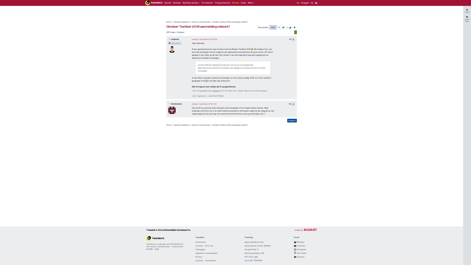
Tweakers (150, 244)
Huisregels (200, 249)
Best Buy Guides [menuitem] (190, 3)
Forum (168, 22)
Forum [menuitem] (235, 3)
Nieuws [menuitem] (167, 3)
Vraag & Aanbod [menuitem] (222, 3)
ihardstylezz (176, 104)
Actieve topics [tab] (467, 20)
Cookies (199, 260)
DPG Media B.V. (177, 244)
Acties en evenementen (201, 22)
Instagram (301, 249)
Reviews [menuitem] (177, 3)
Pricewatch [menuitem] (207, 3)
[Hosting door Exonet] (306, 230)
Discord (300, 257)
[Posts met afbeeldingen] (283, 27)
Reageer (181, 32)
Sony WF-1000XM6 (253, 260)
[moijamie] (172, 49)
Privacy (198, 257)
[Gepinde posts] (295, 27)
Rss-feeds (301, 253)
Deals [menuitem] (243, 3)
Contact (199, 246)
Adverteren (200, 242)
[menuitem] (298, 3)
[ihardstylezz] (172, 110)
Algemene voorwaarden (206, 253)
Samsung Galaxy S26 (254, 253)
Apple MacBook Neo (254, 242)
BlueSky (300, 242)
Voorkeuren (210, 260)
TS (279, 27)
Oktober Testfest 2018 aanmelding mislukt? (230, 22)
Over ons (209, 246)
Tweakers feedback (181, 22)
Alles (273, 27)
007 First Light (251, 257)
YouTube (301, 246)
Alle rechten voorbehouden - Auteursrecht (164, 246)
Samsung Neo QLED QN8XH (257, 246)
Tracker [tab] (467, 12)
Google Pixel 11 (251, 249)
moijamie (175, 39)
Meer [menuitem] (250, 3)
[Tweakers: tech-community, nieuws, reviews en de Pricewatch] (153, 3)
